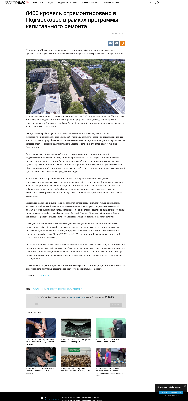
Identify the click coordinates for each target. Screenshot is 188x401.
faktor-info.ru (43, 275)
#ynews (35, 289)
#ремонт (77, 289)
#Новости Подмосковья (59, 289)
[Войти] (157, 3)
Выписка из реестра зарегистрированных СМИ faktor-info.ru (81, 397)
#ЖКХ (42, 289)
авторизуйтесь (77, 297)
